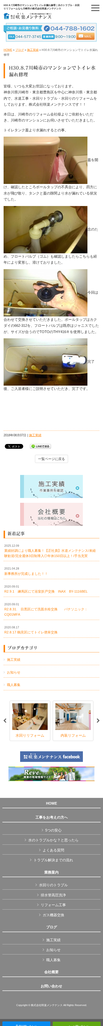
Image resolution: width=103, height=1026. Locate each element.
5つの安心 (53, 830)
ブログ (19, 50)
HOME (8, 50)
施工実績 (33, 50)
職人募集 (13, 685)
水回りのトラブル (53, 885)
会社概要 (51, 972)
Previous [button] (4, 720)
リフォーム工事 (53, 905)
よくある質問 (53, 850)
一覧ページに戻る (51, 459)
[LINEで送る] (40, 446)
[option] (30, 721)
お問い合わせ (51, 986)
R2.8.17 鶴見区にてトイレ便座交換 (30, 630)
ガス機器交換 (53, 915)
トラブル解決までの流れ (53, 860)
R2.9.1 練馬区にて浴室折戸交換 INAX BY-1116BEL (46, 589)
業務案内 (51, 872)
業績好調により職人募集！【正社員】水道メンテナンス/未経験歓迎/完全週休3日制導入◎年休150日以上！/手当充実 (50, 551)
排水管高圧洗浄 (53, 895)
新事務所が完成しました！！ (26, 571)
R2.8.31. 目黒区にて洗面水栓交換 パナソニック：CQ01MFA (46, 609)
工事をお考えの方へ (51, 817)
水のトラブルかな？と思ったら (53, 840)
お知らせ (13, 672)
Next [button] (98, 720)
